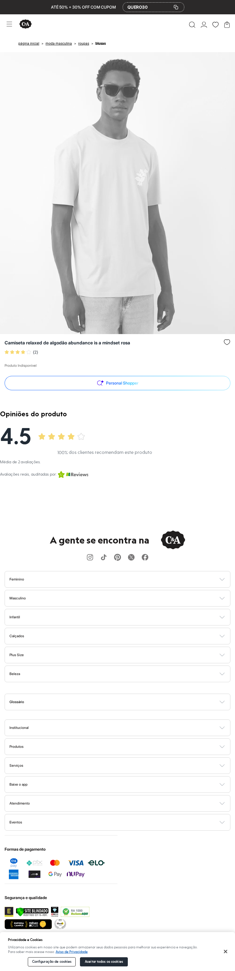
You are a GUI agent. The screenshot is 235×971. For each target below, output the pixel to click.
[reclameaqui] (75, 912)
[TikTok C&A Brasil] (103, 558)
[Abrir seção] (127, 579)
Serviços (16, 765)
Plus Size (16, 655)
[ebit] (54, 912)
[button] (192, 24)
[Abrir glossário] (125, 702)
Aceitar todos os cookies (104, 962)
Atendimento (19, 803)
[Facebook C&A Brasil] (145, 558)
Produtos (16, 746)
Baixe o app (18, 784)
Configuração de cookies (52, 962)
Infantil (14, 617)
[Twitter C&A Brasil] (131, 558)
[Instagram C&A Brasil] (90, 558)
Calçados (16, 636)
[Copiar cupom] (176, 7)
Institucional (19, 727)
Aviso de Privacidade (72, 952)
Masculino (17, 598)
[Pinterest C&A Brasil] (117, 558)
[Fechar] (225, 951)
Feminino (16, 579)
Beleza (14, 674)
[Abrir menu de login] (203, 24)
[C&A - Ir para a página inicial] (25, 24)
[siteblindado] (32, 912)
